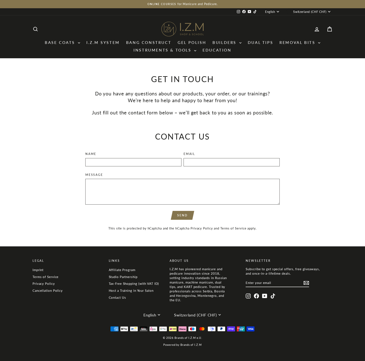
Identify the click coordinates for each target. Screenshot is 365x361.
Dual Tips (260, 42)
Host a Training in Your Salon (131, 290)
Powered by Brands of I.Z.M (182, 344)
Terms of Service (233, 228)
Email (189, 154)
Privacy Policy (202, 228)
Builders (225, 42)
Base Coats (61, 42)
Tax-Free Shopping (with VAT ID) (134, 283)
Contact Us (117, 297)
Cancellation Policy (48, 290)
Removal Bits (298, 42)
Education (217, 50)
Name (90, 154)
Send (182, 215)
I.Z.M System (103, 42)
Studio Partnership (123, 277)
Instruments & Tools (163, 50)
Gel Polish (192, 42)
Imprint (38, 270)
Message (94, 174)
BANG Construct (148, 42)
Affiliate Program (122, 270)
